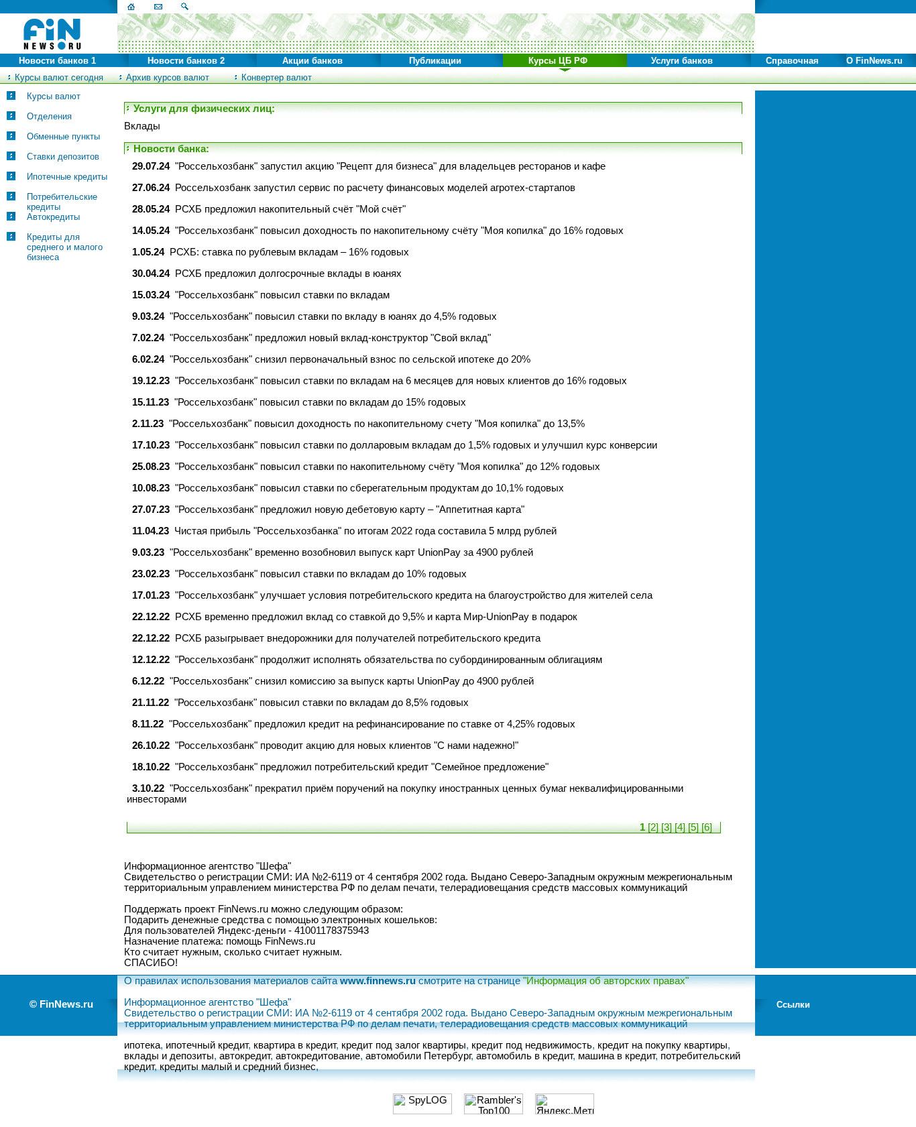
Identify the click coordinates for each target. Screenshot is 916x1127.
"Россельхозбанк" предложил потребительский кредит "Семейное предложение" (362, 767)
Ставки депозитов (63, 157)
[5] (693, 827)
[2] (653, 827)
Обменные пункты (63, 136)
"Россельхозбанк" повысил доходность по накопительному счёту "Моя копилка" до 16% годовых (399, 230)
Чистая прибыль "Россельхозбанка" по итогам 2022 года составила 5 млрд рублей (365, 531)
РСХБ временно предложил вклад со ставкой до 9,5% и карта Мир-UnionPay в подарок (376, 616)
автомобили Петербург (418, 1056)
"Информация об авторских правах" (606, 980)
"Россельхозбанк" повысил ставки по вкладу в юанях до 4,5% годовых (333, 316)
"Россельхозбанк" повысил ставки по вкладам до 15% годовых (320, 402)
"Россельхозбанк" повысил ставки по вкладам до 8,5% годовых (321, 702)
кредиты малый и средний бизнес (238, 1066)
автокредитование (318, 1056)
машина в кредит (616, 1056)
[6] (706, 827)
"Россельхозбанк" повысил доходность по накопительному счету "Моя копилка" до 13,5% (377, 423)
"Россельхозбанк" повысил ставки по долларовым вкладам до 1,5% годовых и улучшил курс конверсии (416, 445)
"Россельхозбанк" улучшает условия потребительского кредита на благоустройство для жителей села (413, 595)
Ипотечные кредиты (67, 177)
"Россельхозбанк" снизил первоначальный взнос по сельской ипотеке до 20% (350, 359)
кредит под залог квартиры (403, 1045)
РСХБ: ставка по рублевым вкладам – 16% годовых (289, 252)
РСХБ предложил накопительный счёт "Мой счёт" (290, 209)
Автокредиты (53, 217)
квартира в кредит (294, 1045)
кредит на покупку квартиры (662, 1045)
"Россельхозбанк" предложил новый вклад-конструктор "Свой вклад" (330, 338)
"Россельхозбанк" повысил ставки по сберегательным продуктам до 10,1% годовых (369, 488)
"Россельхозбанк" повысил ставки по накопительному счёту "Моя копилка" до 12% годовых (387, 466)
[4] (680, 827)
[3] (666, 827)
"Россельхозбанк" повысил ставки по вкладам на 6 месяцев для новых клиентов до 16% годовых (401, 380)
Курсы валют (53, 96)
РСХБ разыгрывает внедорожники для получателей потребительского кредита (357, 638)
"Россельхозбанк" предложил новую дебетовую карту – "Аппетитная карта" (349, 509)
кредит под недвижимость (531, 1045)
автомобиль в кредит (524, 1056)
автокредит (244, 1056)
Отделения (49, 116)
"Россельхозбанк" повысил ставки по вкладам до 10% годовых (321, 574)
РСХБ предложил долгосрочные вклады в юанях (288, 273)
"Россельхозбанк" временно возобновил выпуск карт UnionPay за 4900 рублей (351, 552)
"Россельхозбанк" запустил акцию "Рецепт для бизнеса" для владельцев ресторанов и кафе (390, 166)
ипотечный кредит (207, 1045)
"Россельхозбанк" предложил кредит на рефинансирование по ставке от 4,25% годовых (372, 724)
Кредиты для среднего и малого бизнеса (65, 247)
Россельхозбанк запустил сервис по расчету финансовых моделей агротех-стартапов (375, 187)
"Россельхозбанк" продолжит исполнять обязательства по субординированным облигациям (388, 659)
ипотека (142, 1045)
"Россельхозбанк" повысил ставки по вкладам (282, 295)
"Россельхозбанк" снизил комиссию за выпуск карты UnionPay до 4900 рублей (352, 681)
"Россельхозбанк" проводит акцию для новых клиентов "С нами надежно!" (346, 745)
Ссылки (793, 1005)
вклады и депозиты (169, 1056)
